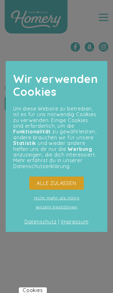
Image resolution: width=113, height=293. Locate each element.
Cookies (33, 290)
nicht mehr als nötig (56, 198)
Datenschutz (40, 221)
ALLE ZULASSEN (56, 183)
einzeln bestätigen (57, 207)
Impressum (75, 221)
